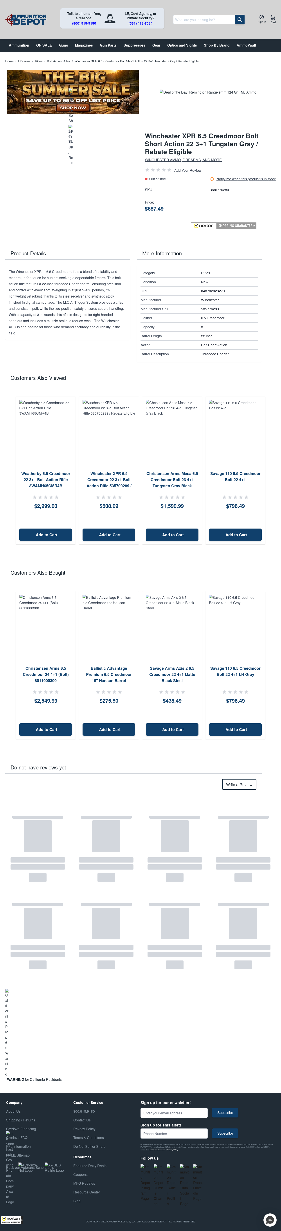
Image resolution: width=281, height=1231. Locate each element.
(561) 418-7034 (141, 23)
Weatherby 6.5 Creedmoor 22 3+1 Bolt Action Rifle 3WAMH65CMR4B (45, 480)
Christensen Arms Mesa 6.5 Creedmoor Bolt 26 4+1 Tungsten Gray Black (172, 480)
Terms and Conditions (157, 1149)
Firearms (24, 61)
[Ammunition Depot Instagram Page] (145, 1182)
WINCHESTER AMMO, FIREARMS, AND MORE (183, 159)
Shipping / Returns (20, 1120)
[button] (12, 1220)
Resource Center (86, 1192)
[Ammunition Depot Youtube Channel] (158, 1185)
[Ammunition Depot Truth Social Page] (185, 1185)
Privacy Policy (172, 1149)
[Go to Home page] (25, 20)
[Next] (271, 470)
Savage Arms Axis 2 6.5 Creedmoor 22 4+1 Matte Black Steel (172, 674)
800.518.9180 (84, 1111)
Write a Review (239, 784)
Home (9, 61)
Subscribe (225, 1112)
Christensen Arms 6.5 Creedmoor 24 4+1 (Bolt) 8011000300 (46, 674)
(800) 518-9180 (84, 23)
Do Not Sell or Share (89, 1146)
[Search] (240, 19)
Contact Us (82, 1120)
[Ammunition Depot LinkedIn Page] (198, 1182)
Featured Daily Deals (89, 1165)
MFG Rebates (84, 1183)
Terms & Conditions (88, 1137)
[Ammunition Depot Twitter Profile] (172, 1185)
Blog (77, 1200)
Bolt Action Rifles (58, 61)
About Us (13, 1111)
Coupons (80, 1174)
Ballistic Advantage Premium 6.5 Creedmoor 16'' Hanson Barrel (109, 674)
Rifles (39, 61)
